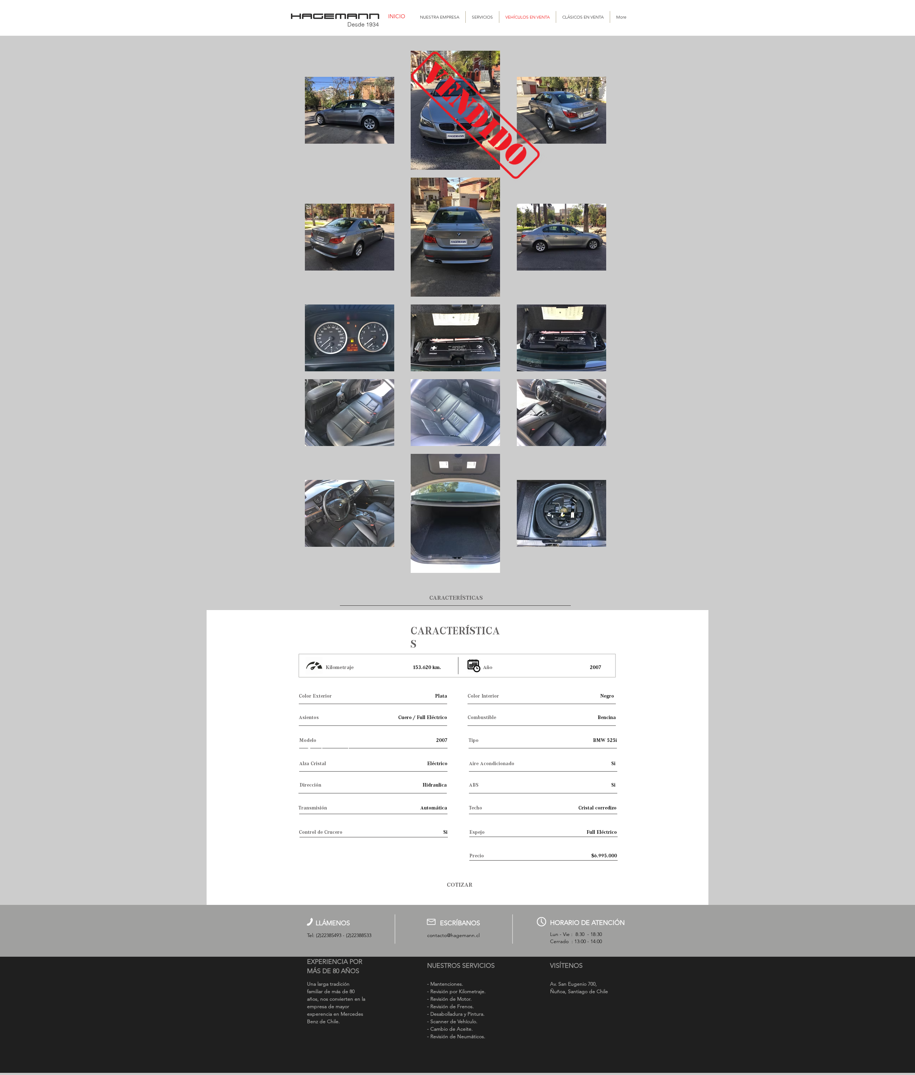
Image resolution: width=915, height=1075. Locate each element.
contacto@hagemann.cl (453, 935)
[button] (455, 598)
